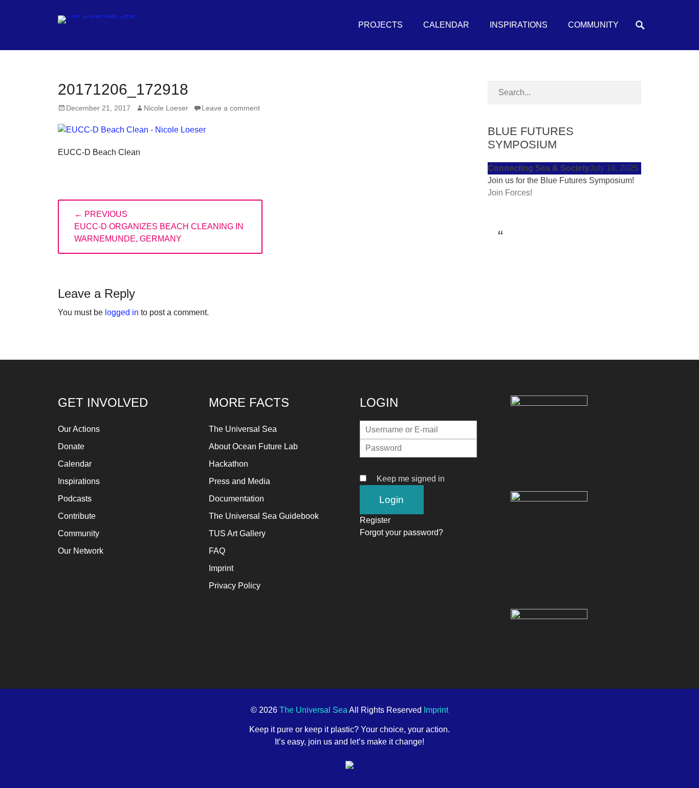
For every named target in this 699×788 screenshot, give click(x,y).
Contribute (77, 516)
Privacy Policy (234, 585)
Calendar (446, 24)
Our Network (80, 550)
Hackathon (228, 463)
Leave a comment (231, 108)
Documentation (236, 498)
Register (375, 520)
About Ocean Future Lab (253, 446)
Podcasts (75, 498)
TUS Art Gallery (237, 533)
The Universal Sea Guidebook (264, 516)
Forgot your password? (401, 532)
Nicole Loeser (166, 108)
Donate (71, 446)
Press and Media (239, 481)
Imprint (221, 568)
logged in (122, 312)
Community (593, 24)
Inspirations (519, 24)
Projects (380, 24)
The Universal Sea (243, 429)
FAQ (217, 550)
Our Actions (79, 429)
